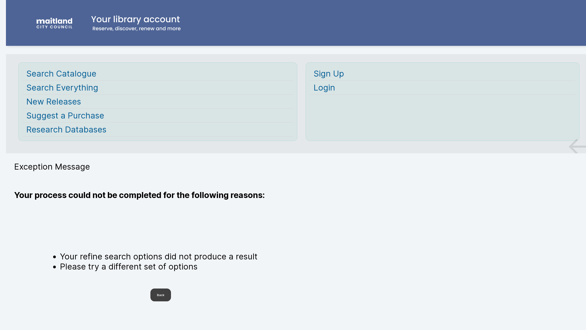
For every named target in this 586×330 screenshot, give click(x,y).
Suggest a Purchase (65, 115)
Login (324, 87)
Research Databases (66, 129)
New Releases (53, 101)
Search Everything (62, 87)
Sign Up (329, 74)
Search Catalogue (61, 74)
